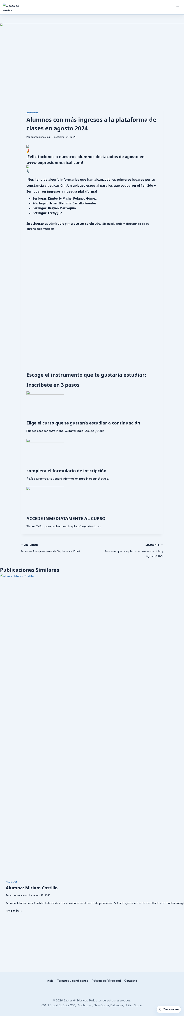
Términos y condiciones (72, 980)
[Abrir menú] (177, 7)
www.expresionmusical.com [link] (54, 162)
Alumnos (32, 112)
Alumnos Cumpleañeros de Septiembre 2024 (50, 548)
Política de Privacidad (106, 980)
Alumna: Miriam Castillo (32, 888)
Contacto (130, 980)
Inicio (50, 980)
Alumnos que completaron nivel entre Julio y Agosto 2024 (134, 550)
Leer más (14, 911)
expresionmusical (40, 136)
